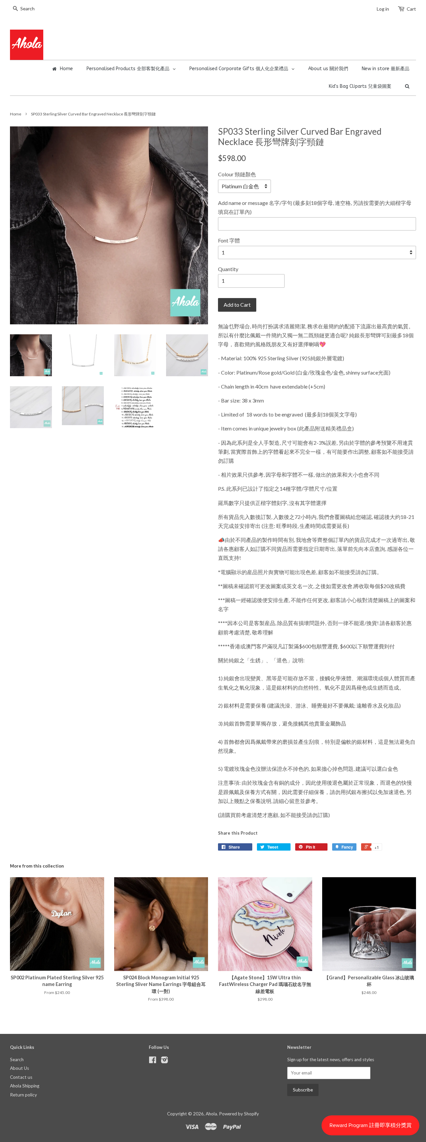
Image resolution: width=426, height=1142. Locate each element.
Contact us (21, 1077)
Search (17, 1059)
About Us (19, 1068)
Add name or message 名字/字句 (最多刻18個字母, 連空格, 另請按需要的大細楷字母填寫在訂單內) (314, 207)
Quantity (228, 269)
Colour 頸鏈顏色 (237, 174)
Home (15, 113)
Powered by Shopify (239, 1113)
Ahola (211, 1113)
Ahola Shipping (24, 1085)
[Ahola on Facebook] (152, 1061)
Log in (383, 9)
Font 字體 (229, 240)
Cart (411, 9)
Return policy (23, 1094)
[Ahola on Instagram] (164, 1061)
